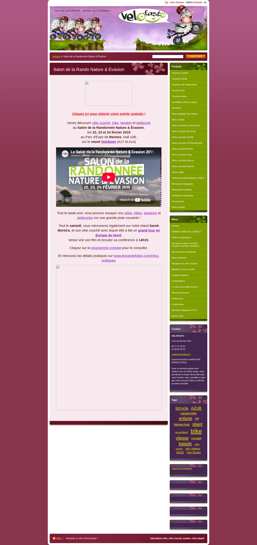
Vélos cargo (178, 172)
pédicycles (85, 218)
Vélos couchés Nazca (183, 160)
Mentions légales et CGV (184, 310)
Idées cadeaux (179, 257)
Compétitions (178, 281)
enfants (185, 418)
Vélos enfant (178, 119)
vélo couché (101, 123)
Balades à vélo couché (183, 269)
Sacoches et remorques (184, 252)
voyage (196, 438)
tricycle (182, 408)
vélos (128, 213)
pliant (197, 424)
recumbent (181, 432)
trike (115, 123)
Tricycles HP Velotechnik (184, 84)
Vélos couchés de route (184, 131)
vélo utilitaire (192, 448)
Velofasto (108, 142)
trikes (138, 213)
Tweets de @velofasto (182, 468)
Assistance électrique (182, 195)
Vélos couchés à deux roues (186, 125)
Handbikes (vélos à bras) (184, 102)
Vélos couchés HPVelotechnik (187, 143)
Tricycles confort (180, 73)
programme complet (106, 248)
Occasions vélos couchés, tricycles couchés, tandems (185, 244)
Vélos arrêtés (178, 207)
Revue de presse (180, 292)
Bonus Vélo (177, 316)
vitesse (182, 438)
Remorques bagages (182, 184)
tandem (126, 123)
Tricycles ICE (178, 90)
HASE (180, 452)
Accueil (56, 56)
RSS (58, 538)
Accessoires (178, 201)
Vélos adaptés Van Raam (185, 114)
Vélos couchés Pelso (182, 149)
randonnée (188, 413)
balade (185, 443)
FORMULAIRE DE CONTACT (186, 231)
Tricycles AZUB (179, 79)
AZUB (196, 408)
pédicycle (143, 123)
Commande (178, 304)
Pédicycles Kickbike (182, 189)
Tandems (176, 108)
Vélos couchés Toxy (182, 154)
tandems (150, 213)
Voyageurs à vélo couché (184, 263)
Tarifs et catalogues (181, 237)
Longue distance (180, 275)
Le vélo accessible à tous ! (185, 287)
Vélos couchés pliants (183, 166)
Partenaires (177, 298)
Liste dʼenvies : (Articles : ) (188, 2)
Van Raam (194, 452)
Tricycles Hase (179, 96)
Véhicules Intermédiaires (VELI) (188, 178)
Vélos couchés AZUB (182, 137)
